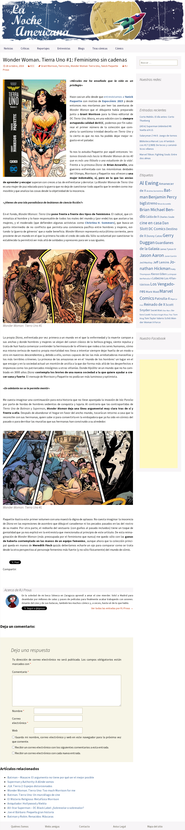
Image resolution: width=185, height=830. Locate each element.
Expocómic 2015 (112, 101)
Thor (171, 315)
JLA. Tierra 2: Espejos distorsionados (29, 786)
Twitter (14, 575)
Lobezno (158, 278)
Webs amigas (52, 826)
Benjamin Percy (163, 197)
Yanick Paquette (109, 66)
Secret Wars (156, 310)
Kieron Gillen (159, 274)
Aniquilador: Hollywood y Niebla (26, 803)
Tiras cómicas (99, 48)
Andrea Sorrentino (155, 191)
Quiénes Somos (20, 826)
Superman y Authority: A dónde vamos (30, 781)
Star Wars (167, 310)
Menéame (42, 575)
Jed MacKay (146, 262)
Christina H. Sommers (99, 222)
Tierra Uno (63, 66)
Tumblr (35, 575)
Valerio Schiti (164, 318)
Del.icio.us (77, 575)
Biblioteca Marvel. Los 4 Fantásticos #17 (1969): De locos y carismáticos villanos (158, 145)
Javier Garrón (170, 256)
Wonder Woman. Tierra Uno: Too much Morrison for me (41, 790)
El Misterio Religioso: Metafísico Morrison (33, 799)
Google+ (21, 575)
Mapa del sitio (155, 826)
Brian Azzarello (164, 204)
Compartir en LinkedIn (49, 575)
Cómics (119, 48)
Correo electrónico (20, 721)
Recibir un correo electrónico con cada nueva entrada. (48, 753)
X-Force (156, 322)
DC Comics (157, 228)
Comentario (20, 672)
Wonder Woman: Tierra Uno (85, 66)
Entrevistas (63, 48)
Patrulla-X (162, 298)
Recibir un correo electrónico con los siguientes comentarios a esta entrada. (62, 747)
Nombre (18, 711)
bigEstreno (148, 203)
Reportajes (43, 48)
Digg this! (70, 575)
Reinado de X (154, 304)
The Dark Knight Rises (159, 315)
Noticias (8, 48)
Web (15, 730)
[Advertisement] (159, 414)
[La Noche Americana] (92, 22)
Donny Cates (154, 236)
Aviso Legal (119, 826)
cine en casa (151, 222)
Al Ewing (149, 183)
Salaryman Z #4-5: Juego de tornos (158, 135)
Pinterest (28, 575)
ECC (32, 66)
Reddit (56, 575)
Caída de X (152, 217)
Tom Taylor (150, 318)
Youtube (156, 86)
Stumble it (63, 575)
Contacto (84, 826)
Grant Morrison (49, 66)
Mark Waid (152, 292)
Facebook (7, 575)
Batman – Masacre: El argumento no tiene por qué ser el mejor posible (50, 777)
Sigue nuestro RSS (143, 93)
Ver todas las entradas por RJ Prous (112, 608)
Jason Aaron (152, 255)
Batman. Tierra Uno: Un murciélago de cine (33, 795)
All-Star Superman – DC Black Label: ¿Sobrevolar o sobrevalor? (45, 808)
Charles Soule (167, 216)
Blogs (81, 48)
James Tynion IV (168, 249)
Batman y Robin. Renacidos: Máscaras (30, 816)
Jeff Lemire (161, 262)
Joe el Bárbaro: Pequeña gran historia (30, 812)
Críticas (25, 48)
